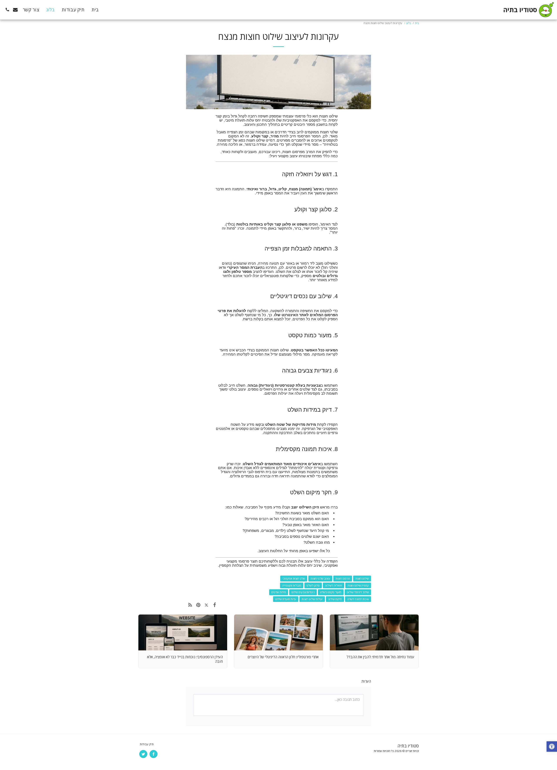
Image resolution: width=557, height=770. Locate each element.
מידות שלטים (278, 592)
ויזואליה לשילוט (333, 585)
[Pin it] (198, 604)
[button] (15, 9)
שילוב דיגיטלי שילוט (358, 592)
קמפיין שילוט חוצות (358, 585)
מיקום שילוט (335, 599)
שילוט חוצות (362, 578)
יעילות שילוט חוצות (312, 599)
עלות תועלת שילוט (285, 599)
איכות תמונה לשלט (358, 599)
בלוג (408, 23)
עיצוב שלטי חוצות (320, 578)
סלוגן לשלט (313, 585)
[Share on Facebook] (214, 604)
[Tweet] (206, 604)
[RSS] (190, 604)
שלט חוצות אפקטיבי (293, 578)
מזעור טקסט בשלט (330, 592)
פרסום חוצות (343, 578)
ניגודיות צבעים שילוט (303, 592)
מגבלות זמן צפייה (291, 585)
